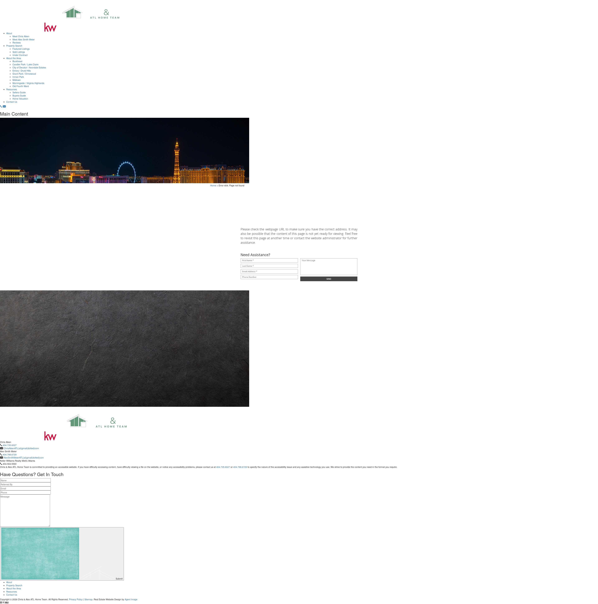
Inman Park (18, 76)
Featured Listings (21, 48)
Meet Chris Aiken (20, 36)
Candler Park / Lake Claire (25, 64)
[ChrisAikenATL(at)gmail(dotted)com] (4, 106)
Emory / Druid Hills (21, 70)
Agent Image (131, 599)
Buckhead (17, 61)
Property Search (14, 45)
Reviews (16, 42)
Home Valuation (20, 98)
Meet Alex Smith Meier (23, 39)
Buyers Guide (19, 95)
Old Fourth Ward (20, 86)
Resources (11, 89)
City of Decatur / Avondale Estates (29, 67)
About (9, 33)
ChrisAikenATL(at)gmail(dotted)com (21, 448)
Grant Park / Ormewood (24, 73)
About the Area (13, 58)
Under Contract (20, 55)
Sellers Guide (19, 92)
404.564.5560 (10, 463)
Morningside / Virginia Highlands (28, 83)
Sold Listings (18, 51)
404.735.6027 (10, 445)
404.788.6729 (10, 454)
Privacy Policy (76, 599)
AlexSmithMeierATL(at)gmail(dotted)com (24, 457)
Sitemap (88, 599)
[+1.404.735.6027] (1, 106)
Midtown (16, 79)
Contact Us (11, 101)
